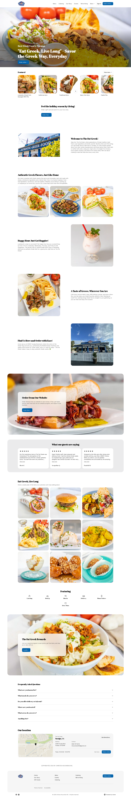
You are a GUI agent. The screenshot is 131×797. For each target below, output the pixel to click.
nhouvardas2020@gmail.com (79, 746)
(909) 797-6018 (76, 744)
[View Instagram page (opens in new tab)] (19, 795)
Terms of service (38, 787)
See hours (96, 752)
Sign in (99, 3)
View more (22, 461)
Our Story (69, 3)
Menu (54, 3)
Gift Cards (37, 780)
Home (36, 775)
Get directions (106, 737)
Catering (61, 3)
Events (76, 3)
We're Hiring (84, 3)
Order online (106, 752)
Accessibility (47, 787)
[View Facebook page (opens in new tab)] (16, 795)
